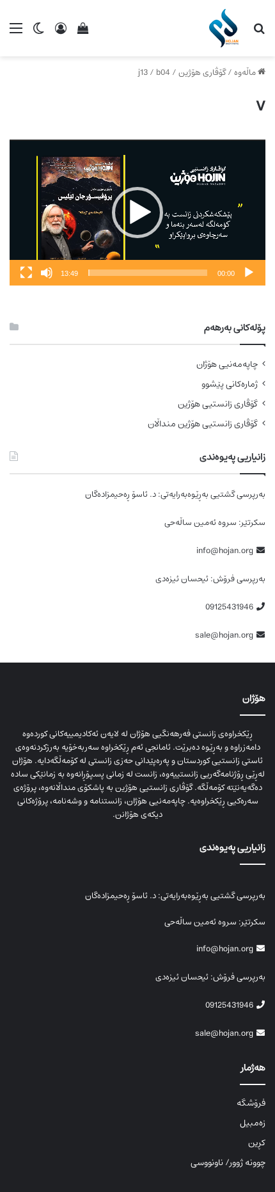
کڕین (256, 1142)
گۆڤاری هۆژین (202, 72)
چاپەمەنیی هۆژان (227, 364)
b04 (163, 72)
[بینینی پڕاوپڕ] (26, 272)
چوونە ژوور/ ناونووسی (228, 1162)
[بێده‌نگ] (46, 272)
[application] (137, 213)
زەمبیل (252, 1123)
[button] (137, 212)
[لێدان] (248, 272)
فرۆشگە (251, 1103)
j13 (143, 72)
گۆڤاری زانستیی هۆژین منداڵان (203, 424)
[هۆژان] (226, 28)
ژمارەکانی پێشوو (229, 384)
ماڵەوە (246, 72)
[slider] (147, 273)
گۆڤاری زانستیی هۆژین (218, 404)
